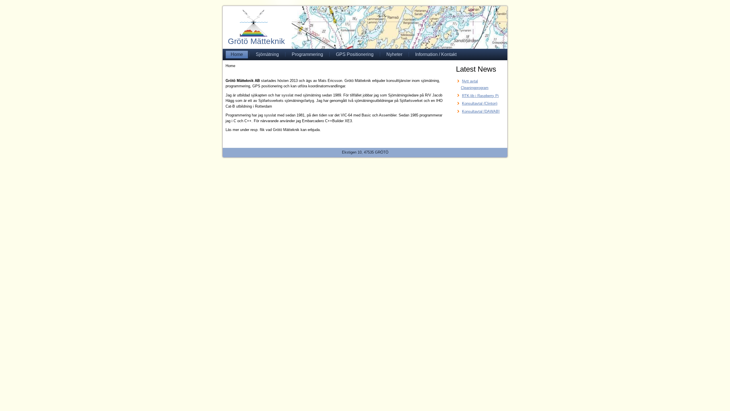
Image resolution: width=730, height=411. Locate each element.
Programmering (307, 54)
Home (237, 54)
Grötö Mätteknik (256, 41)
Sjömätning (267, 54)
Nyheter (394, 54)
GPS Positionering (355, 54)
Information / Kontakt (436, 54)
